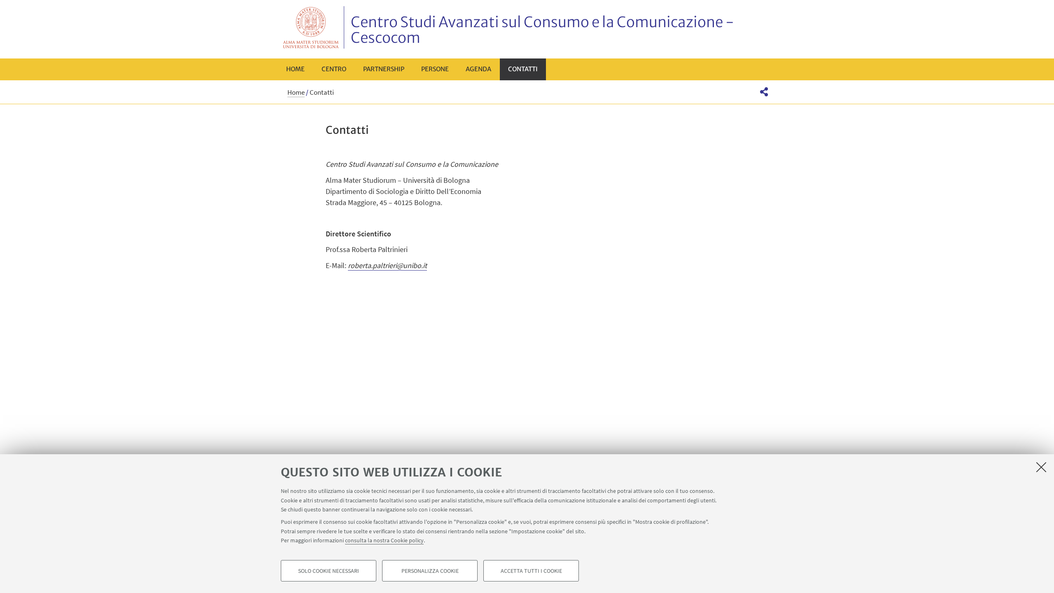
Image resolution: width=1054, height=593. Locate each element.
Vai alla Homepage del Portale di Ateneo (311, 27)
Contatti (523, 69)
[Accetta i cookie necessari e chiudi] (1041, 467)
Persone (435, 69)
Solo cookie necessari (328, 570)
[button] (764, 91)
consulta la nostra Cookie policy (384, 540)
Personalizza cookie (430, 570)
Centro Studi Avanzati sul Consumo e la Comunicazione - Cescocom (542, 30)
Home (295, 69)
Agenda (478, 69)
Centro (334, 69)
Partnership (383, 69)
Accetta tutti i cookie (531, 570)
